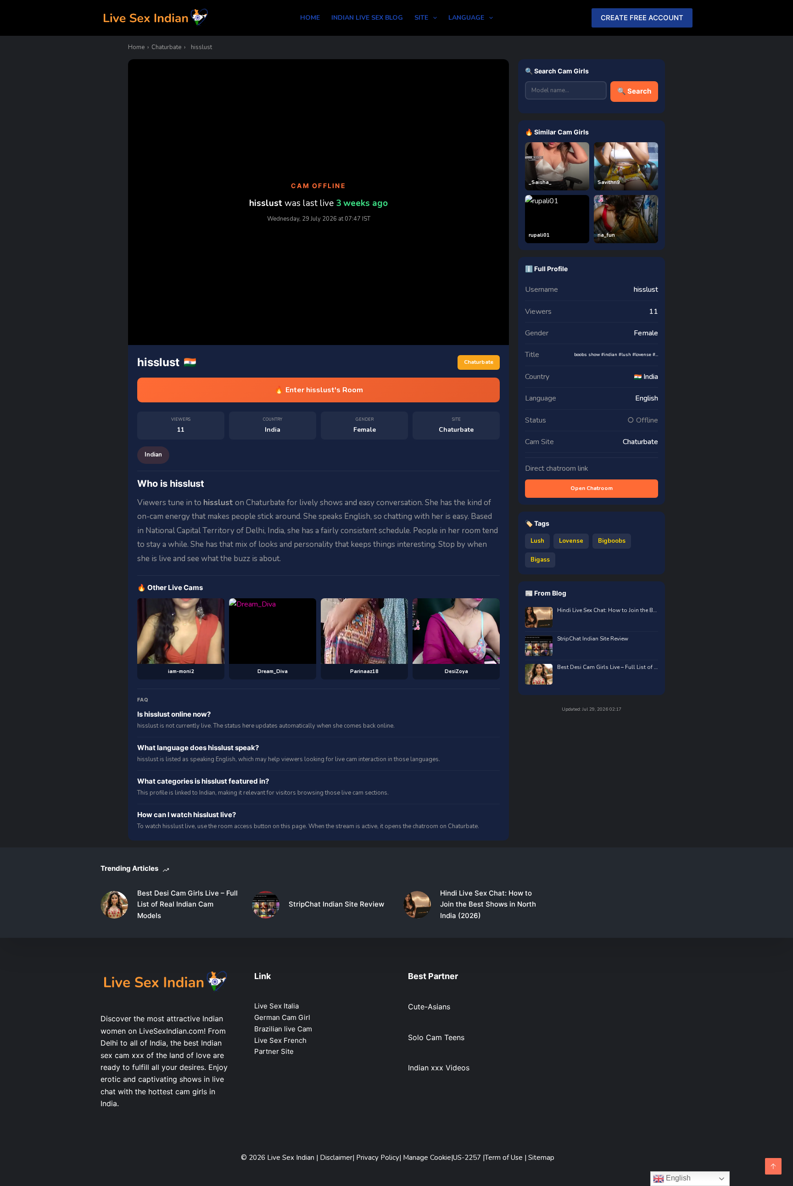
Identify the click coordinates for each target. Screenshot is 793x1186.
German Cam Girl (282, 1017)
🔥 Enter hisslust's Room (318, 390)
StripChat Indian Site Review (592, 638)
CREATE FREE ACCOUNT (642, 17)
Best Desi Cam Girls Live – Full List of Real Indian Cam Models (607, 667)
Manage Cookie (427, 1157)
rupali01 (539, 235)
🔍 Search (634, 91)
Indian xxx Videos (438, 1067)
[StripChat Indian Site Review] (265, 905)
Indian (153, 455)
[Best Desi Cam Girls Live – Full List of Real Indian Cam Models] (114, 905)
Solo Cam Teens (436, 1037)
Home (310, 17)
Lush (537, 541)
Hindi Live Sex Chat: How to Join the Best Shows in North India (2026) (607, 610)
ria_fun (606, 235)
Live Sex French (280, 1040)
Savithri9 (609, 182)
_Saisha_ (540, 182)
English (677, 1178)
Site (421, 17)
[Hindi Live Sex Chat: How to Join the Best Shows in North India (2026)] (417, 905)
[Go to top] (773, 1166)
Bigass (540, 560)
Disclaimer (336, 1157)
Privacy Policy (377, 1157)
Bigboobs (611, 541)
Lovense (571, 541)
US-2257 (468, 1157)
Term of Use (505, 1157)
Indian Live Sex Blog (367, 17)
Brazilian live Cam (283, 1029)
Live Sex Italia (276, 1006)
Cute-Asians (429, 1006)
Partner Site (274, 1051)
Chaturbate (166, 47)
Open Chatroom (591, 488)
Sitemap (541, 1157)
